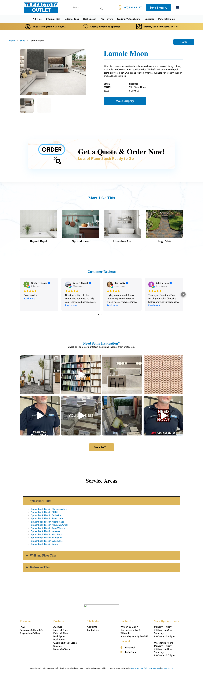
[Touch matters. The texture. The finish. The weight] (163, 374)
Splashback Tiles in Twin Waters (48, 528)
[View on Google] (26, 284)
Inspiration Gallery (30, 633)
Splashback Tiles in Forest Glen (47, 518)
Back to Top (101, 447)
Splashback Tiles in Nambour (46, 537)
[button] (19, 294)
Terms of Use (154, 668)
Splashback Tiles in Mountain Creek (49, 524)
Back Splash (89, 18)
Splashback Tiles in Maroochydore (49, 508)
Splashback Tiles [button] (40, 501)
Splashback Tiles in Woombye (47, 540)
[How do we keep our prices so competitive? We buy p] (81, 416)
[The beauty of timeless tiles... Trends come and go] (122, 374)
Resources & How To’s (31, 629)
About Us (92, 626)
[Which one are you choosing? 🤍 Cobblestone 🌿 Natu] (40, 374)
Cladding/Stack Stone (128, 18)
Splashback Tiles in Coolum (45, 543)
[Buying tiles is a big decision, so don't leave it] (40, 416)
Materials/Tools (166, 18)
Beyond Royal (38, 241)
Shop (22, 40)
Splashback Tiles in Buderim (46, 515)
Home (12, 40)
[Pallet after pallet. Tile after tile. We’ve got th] (163, 416)
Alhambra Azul (122, 241)
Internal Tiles (53, 18)
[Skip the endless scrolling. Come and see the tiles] (81, 374)
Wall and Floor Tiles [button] (43, 555)
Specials (149, 18)
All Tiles (37, 18)
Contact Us (93, 629)
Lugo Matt (164, 241)
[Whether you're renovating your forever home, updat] (122, 416)
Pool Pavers (106, 18)
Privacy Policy (167, 668)
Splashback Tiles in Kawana (45, 531)
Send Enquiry (158, 7)
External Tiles (71, 18)
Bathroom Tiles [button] (40, 567)
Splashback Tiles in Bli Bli (44, 512)
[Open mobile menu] (177, 7)
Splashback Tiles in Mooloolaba (47, 521)
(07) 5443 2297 (133, 7)
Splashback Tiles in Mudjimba (46, 534)
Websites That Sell (139, 668)
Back (183, 42)
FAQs (22, 626)
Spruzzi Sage (80, 241)
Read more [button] (29, 298)
